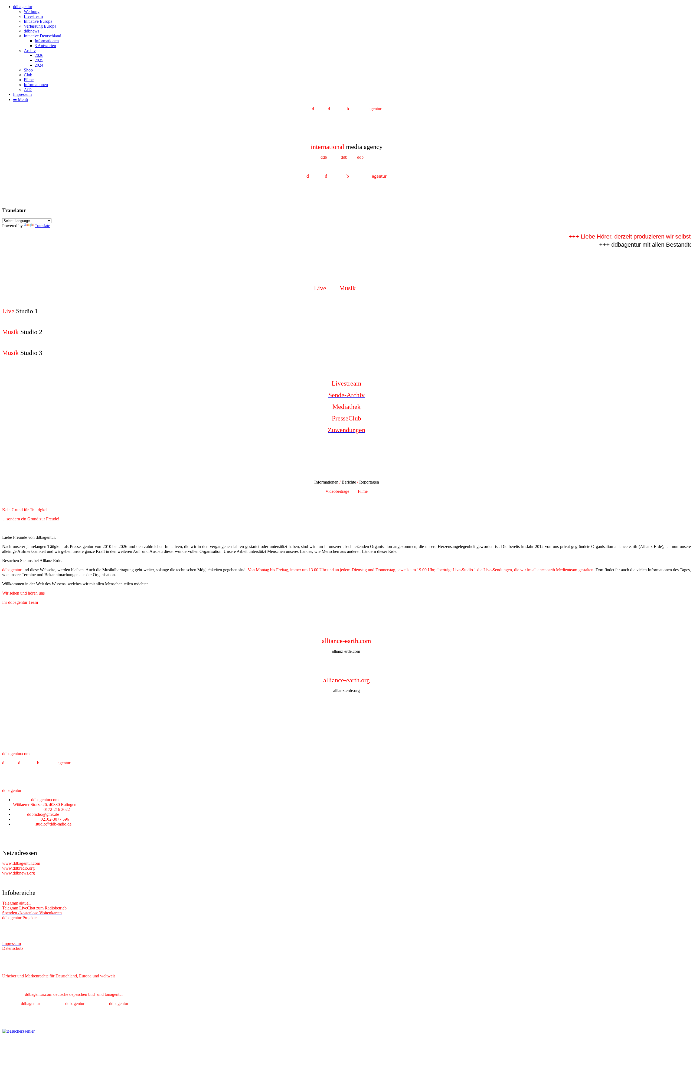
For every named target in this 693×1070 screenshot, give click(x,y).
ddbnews (31, 31)
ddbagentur (22, 6)
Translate (42, 225)
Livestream (33, 16)
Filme (29, 79)
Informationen (47, 40)
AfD (28, 89)
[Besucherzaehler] (18, 1031)
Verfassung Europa (40, 26)
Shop (28, 70)
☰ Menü (20, 99)
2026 (39, 55)
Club (28, 75)
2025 (39, 60)
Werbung (32, 11)
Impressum (22, 94)
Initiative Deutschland (42, 36)
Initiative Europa (38, 21)
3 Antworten (45, 45)
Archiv (30, 50)
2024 (39, 65)
